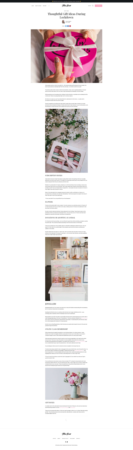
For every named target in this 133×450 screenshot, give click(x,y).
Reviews (44, 5)
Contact (78, 438)
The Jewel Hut (84, 318)
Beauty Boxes (38, 5)
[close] (132, 1)
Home (33, 5)
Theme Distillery (74, 445)
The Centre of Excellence (80, 341)
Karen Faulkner (68, 21)
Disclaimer (72, 438)
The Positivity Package (63, 407)
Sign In (89, 5)
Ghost (69, 445)
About (59, 438)
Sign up (54, 438)
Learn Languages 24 (79, 350)
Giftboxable (72, 407)
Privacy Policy (65, 438)
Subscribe (99, 5)
